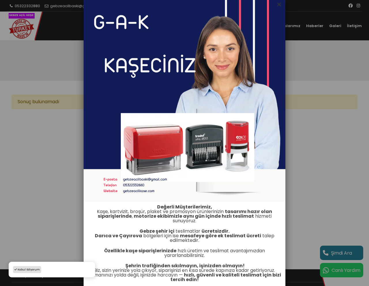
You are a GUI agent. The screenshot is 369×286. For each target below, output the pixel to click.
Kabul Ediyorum (28, 269)
